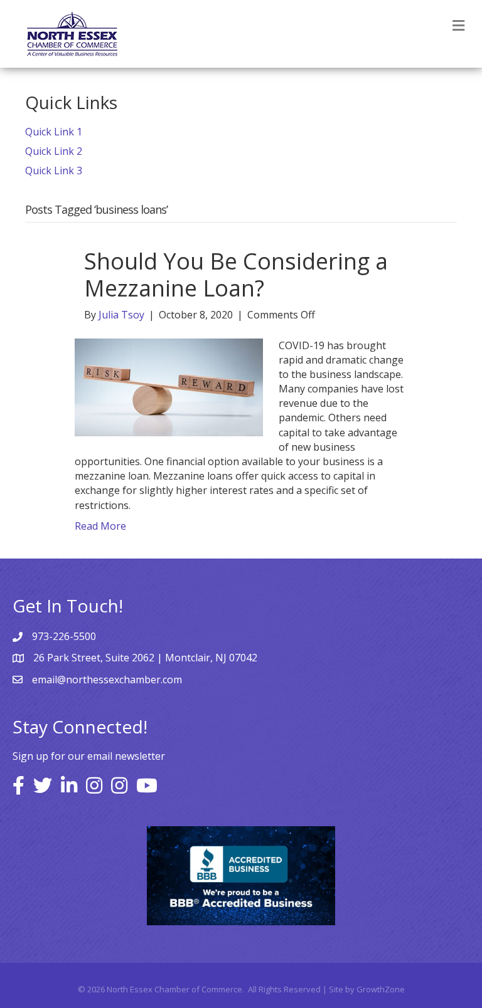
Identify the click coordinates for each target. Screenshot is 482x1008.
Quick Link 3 (53, 170)
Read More (100, 526)
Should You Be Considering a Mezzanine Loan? (236, 274)
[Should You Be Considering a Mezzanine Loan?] (169, 386)
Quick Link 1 (53, 132)
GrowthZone (380, 989)
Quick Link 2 (53, 151)
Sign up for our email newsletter (89, 756)
